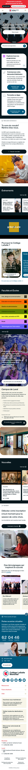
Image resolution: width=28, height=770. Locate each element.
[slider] (6, 233)
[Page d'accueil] (14, 676)
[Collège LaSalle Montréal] (14, 10)
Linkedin (8, 572)
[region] (14, 227)
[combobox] (14, 46)
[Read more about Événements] (11, 205)
